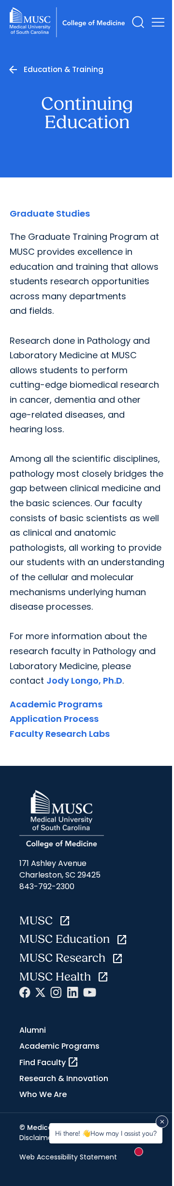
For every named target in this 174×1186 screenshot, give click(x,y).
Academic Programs (56, 704)
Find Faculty (49, 1062)
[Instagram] (56, 992)
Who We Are (43, 1094)
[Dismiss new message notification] (162, 1121)
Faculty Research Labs (60, 734)
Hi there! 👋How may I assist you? (106, 1133)
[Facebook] (24, 992)
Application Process (54, 719)
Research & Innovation (63, 1078)
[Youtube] (89, 992)
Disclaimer (37, 1137)
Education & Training (63, 69)
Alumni (32, 1030)
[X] (40, 992)
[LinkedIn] (72, 992)
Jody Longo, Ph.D (84, 680)
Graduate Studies (50, 213)
